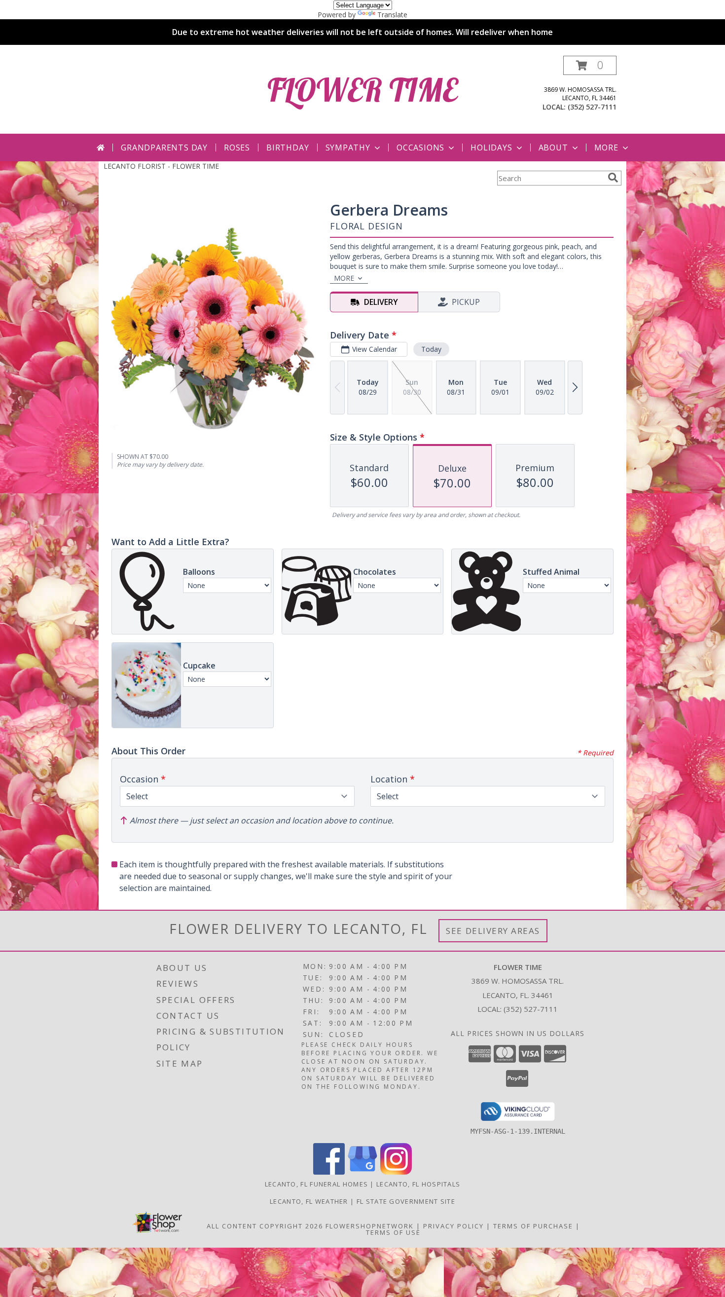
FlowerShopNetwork (370, 1226)
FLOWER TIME (362, 90)
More (606, 147)
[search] (613, 177)
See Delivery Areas (493, 930)
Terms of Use (393, 1232)
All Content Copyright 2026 (265, 1226)
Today (431, 349)
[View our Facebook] (329, 1172)
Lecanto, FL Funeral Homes (316, 1184)
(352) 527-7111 (592, 106)
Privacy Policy (453, 1226)
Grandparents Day (164, 147)
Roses (237, 147)
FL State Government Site (406, 1201)
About (553, 147)
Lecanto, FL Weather (309, 1201)
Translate (392, 14)
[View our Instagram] (396, 1172)
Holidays (491, 147)
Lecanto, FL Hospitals (418, 1184)
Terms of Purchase (533, 1226)
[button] (589, 65)
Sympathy (348, 147)
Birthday (287, 147)
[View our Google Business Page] (362, 1172)
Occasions (420, 147)
